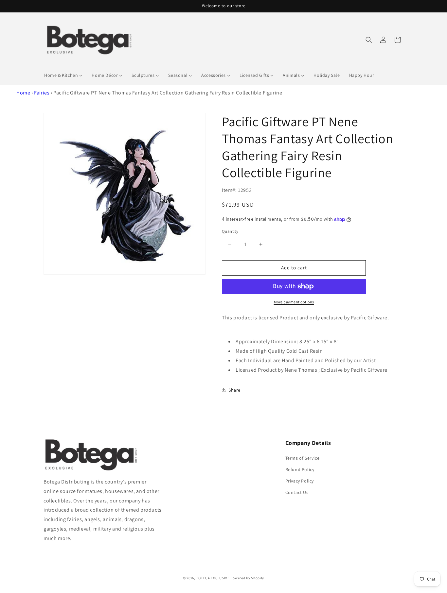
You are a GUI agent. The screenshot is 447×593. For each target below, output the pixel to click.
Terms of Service (302, 458)
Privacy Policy (299, 481)
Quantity (230, 231)
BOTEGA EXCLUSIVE (213, 578)
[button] (369, 40)
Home (23, 92)
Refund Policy (299, 469)
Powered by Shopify (247, 578)
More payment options (294, 301)
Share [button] (234, 390)
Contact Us (297, 492)
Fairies (41, 92)
